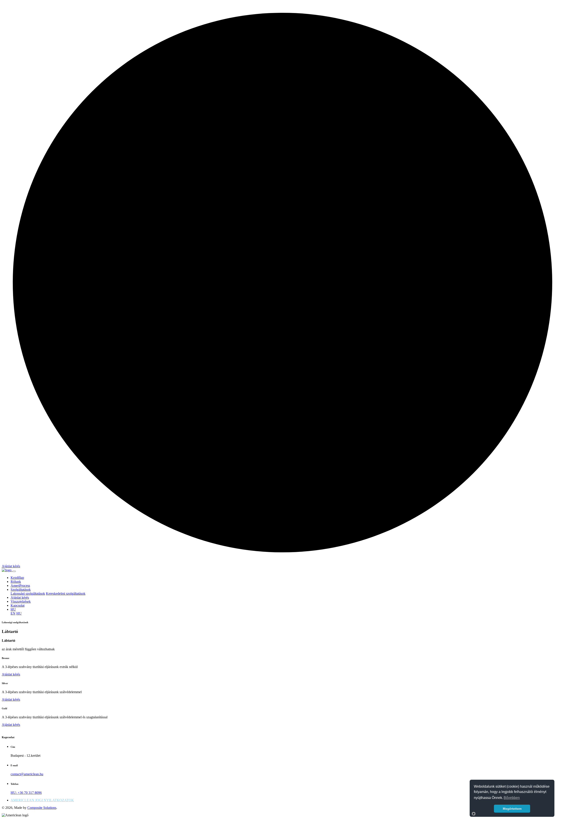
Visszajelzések (21, 601)
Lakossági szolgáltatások (28, 593)
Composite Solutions (41, 808)
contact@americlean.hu (27, 774)
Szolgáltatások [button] (21, 589)
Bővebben (512, 798)
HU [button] (13, 609)
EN (13, 613)
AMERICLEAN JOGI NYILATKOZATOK (42, 800)
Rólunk (16, 581)
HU (19, 613)
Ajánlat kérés (11, 566)
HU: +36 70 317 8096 (26, 792)
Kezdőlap (17, 577)
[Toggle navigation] (14, 571)
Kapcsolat (17, 605)
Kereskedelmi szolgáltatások (65, 593)
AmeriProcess (20, 585)
